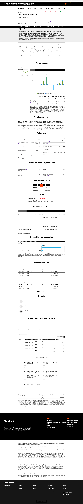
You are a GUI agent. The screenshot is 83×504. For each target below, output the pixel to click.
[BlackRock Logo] (9, 421)
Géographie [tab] (21, 241)
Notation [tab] (35, 241)
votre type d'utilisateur (30, 4)
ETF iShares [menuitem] (46, 8)
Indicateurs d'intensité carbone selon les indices (28, 398)
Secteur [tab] (26, 241)
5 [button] (43, 291)
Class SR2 (20, 284)
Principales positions (50, 26)
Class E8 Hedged (21, 273)
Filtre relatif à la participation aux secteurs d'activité (44, 398)
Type (19, 245)
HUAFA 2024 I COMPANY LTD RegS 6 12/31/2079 (25, 217)
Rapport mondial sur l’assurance (67, 492)
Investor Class (20, 267)
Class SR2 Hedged (21, 288)
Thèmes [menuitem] (40, 8)
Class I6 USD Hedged (22, 282)
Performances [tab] (33, 67)
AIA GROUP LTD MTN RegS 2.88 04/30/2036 (50, 217)
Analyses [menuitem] (52, 8)
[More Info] (50, 21)
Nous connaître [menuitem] (29, 8)
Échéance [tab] (30, 241)
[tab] (23, 72)
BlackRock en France (7, 488)
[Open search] (64, 8)
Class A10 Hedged (21, 269)
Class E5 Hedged (21, 271)
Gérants (41, 26)
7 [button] (46, 291)
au (18, 335)
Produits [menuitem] (35, 8)
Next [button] (47, 291)
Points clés (35, 26)
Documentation (60, 26)
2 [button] (39, 291)
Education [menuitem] (58, 8)
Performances (27, 26)
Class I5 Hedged (21, 275)
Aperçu (20, 26)
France (77, 0)
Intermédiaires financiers (70, 0)
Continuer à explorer (41, 501)
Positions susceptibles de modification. (24, 233)
